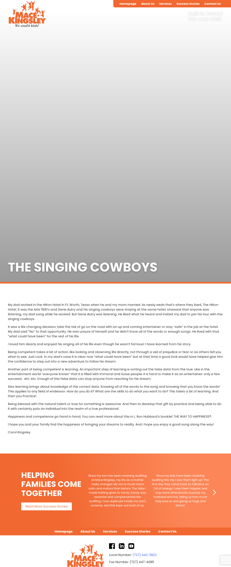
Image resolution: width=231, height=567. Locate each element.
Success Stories (188, 4)
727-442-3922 (205, 19)
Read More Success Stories (46, 506)
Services (165, 4)
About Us (147, 4)
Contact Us (212, 4)
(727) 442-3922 (145, 555)
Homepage (128, 4)
